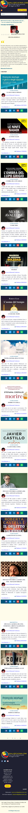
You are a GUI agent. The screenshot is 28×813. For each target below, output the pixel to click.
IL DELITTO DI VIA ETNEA (14, 535)
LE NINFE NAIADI (14, 136)
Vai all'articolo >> (5, 107)
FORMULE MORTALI (14, 712)
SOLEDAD (14, 269)
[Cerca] (26, 14)
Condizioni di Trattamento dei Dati (12, 804)
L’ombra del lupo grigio (14, 181)
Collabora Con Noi (7, 770)
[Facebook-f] (2, 761)
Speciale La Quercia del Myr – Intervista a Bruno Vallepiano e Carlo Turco (14, 626)
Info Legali (3, 802)
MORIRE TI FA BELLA (14, 402)
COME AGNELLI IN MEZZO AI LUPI (14, 668)
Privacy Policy (10, 802)
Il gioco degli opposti (14, 92)
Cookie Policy (4, 806)
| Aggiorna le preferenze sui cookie (16, 806)
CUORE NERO (14, 225)
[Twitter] (5, 761)
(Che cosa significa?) (14, 37)
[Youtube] (7, 761)
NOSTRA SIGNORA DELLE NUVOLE (14, 358)
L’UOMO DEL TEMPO (14, 314)
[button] (1, 10)
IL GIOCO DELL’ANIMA (14, 447)
